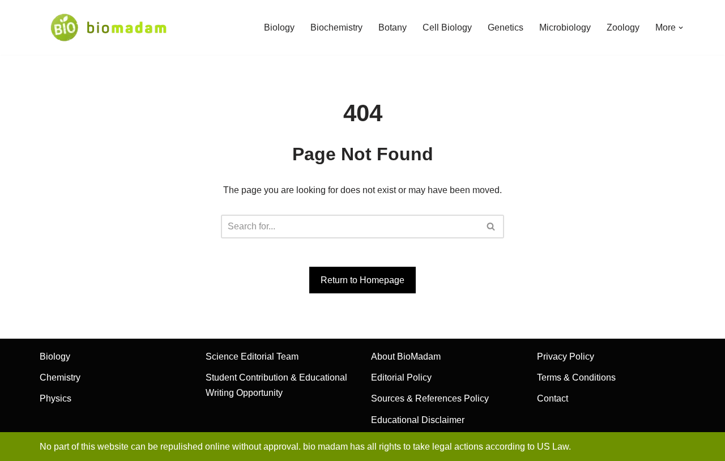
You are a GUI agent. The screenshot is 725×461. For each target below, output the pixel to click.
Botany (392, 27)
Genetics (505, 27)
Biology (279, 27)
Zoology (623, 27)
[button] (681, 27)
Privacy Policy (565, 356)
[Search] (491, 226)
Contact (552, 398)
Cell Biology (447, 27)
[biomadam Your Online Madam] (108, 27)
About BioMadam (406, 356)
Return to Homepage (362, 280)
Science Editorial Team (252, 356)
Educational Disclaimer (417, 420)
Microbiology (565, 27)
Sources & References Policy (430, 398)
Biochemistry (336, 27)
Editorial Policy (401, 377)
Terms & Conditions (576, 377)
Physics (55, 398)
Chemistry (60, 377)
